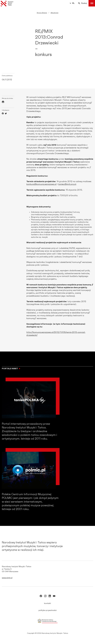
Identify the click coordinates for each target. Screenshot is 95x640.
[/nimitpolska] (45, 596)
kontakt (47, 603)
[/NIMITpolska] (41, 596)
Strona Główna (42, 12)
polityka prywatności (47, 610)
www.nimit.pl (7, 578)
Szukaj (84, 3)
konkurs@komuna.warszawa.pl (41, 184)
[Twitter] (6, 113)
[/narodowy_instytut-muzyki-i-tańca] (50, 596)
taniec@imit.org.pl (67, 184)
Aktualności (54, 12)
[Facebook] (3, 113)
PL (73, 3)
